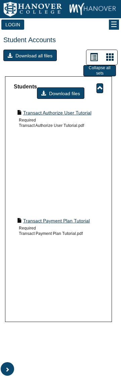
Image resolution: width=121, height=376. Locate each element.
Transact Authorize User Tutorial (57, 112)
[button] (30, 55)
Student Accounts (29, 40)
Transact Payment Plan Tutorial (56, 220)
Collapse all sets (100, 70)
